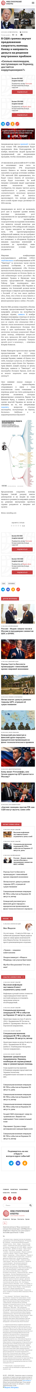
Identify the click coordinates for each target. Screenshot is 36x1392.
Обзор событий (15, 829)
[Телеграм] (3, 124)
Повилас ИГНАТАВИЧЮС (16, 697)
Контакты (21, 1219)
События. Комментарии (12, 977)
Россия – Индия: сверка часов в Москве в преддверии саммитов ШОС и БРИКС (17, 631)
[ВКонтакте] (8, 124)
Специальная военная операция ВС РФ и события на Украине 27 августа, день (23, 847)
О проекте (6, 1219)
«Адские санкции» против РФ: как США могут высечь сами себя (18, 808)
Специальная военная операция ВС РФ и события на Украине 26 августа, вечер (17, 893)
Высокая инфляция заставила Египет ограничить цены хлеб (22, 834)
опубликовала (7, 261)
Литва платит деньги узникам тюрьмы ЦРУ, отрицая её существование (16, 701)
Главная (6, 1189)
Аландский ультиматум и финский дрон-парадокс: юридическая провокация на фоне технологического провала (17, 738)
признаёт (24, 144)
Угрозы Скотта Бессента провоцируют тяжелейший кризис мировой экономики (14, 666)
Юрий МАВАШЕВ (13, 626)
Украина (11, 583)
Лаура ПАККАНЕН (14, 732)
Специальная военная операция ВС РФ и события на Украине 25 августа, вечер (17, 1096)
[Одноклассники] (12, 124)
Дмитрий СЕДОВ (13, 661)
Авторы (13, 1219)
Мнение (6, 918)
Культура (6, 1192)
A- (16, 35)
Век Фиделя (9, 928)
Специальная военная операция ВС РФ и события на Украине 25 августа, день (17, 1106)
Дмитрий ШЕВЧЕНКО (15, 769)
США (3, 583)
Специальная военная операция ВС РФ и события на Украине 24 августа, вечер (17, 1136)
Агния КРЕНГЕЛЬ (13, 32)
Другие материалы (10, 599)
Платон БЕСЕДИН (16, 923)
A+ (13, 35)
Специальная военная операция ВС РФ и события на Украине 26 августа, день (17, 1087)
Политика (25, 32)
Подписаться (22, 92)
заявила (21, 314)
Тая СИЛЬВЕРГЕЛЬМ (14, 804)
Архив (27, 1219)
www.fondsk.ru (26, 1380)
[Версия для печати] (21, 35)
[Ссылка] (17, 124)
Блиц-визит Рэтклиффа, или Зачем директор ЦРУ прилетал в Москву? (17, 774)
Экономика (23, 1189)
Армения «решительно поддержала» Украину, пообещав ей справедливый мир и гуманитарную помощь (18, 1060)
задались (5, 407)
